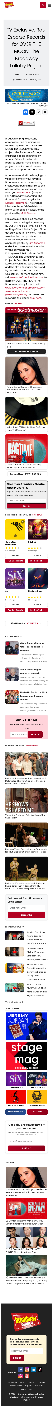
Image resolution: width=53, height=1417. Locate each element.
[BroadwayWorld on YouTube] (27, 1376)
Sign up (26, 1148)
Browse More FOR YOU (25, 474)
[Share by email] (45, 112)
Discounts (37, 1112)
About (23, 1382)
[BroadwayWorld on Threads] (20, 1376)
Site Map (39, 1385)
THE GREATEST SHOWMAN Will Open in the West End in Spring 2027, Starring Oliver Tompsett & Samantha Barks (26, 1280)
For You (18, 304)
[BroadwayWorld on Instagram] (27, 1369)
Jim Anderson (37, 243)
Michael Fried (13, 203)
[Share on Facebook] (25, 112)
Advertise (13, 1382)
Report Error (26, 1389)
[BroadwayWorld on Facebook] (20, 1369)
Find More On (24, 623)
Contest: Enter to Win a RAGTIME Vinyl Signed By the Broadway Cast (24, 1222)
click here (35, 298)
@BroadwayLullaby (16, 294)
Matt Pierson (28, 213)
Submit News (16, 1385)
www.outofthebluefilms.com (26, 277)
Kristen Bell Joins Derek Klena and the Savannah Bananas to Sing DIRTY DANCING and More (37, 972)
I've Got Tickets (15, 561)
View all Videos (13, 1002)
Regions (29, 1385)
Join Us (41, 1382)
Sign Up (17, 1358)
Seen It (15, 555)
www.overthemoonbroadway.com (25, 287)
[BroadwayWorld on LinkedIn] (33, 1369)
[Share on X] (32, 112)
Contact (32, 1382)
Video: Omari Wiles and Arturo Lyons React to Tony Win (32, 647)
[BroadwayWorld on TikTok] (40, 1369)
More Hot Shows (15, 1112)
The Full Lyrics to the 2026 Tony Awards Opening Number (33, 696)
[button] (43, 5)
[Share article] (38, 112)
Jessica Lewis (32, 746)
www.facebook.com (16, 291)
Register (27, 5)
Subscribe (26, 914)
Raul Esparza (24, 192)
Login (35, 5)
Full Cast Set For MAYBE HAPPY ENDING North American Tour (23, 1251)
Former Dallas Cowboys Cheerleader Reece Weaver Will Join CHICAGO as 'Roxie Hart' (26, 1192)
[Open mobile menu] (49, 5)
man (23, 203)
